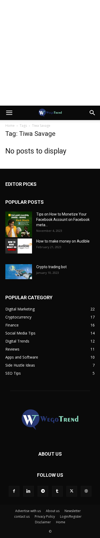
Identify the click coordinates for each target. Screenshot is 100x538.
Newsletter (73, 511)
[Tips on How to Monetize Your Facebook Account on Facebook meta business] (18, 224)
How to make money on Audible (63, 241)
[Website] (86, 491)
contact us (22, 516)
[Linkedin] (28, 491)
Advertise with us (28, 511)
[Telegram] (43, 491)
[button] (9, 113)
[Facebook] (14, 491)
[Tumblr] (57, 491)
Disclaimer (43, 522)
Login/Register (71, 516)
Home (10, 125)
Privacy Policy (45, 516)
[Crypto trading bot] (18, 271)
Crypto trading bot (51, 267)
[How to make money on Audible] (18, 246)
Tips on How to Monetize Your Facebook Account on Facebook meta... (63, 219)
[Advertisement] (50, 53)
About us (52, 511)
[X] (71, 491)
